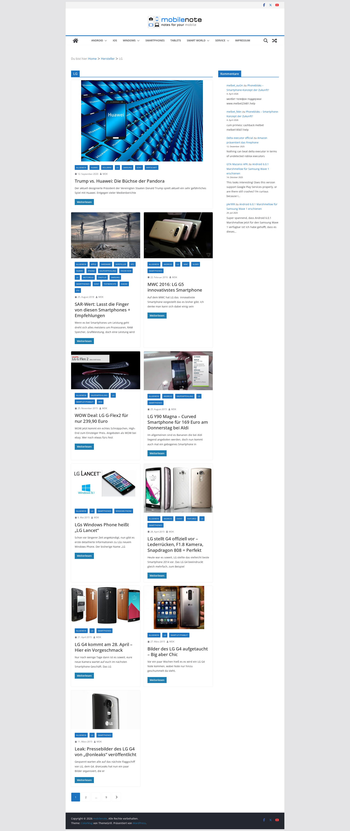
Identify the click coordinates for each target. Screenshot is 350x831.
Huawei (94, 167)
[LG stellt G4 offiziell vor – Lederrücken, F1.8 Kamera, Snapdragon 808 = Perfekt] (178, 488)
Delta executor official (240, 138)
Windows (129, 40)
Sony (139, 167)
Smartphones (155, 40)
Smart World (196, 40)
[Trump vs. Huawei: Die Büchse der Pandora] (142, 120)
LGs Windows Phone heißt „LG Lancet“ (102, 527)
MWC (186, 264)
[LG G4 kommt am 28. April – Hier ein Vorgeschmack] (105, 605)
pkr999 (231, 204)
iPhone (91, 271)
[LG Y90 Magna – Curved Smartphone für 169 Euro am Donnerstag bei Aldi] (178, 370)
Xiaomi (124, 284)
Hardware (106, 264)
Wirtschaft (151, 167)
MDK (105, 173)
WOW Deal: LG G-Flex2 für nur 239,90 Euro (101, 418)
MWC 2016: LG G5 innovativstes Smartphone (174, 287)
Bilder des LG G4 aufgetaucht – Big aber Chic (177, 651)
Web (100, 402)
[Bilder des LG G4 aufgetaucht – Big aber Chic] (178, 607)
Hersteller (120, 264)
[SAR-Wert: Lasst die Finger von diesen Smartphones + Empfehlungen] (105, 235)
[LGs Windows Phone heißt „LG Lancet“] (105, 484)
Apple (93, 264)
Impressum (242, 40)
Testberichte (110, 284)
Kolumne (107, 167)
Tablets (175, 40)
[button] (105, 40)
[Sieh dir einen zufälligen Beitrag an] (274, 40)
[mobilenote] (75, 40)
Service (220, 40)
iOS (115, 40)
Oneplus (102, 277)
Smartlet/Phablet (85, 402)
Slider (196, 264)
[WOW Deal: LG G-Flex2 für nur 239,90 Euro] (105, 370)
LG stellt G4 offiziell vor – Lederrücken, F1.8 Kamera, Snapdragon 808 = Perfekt (175, 544)
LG (117, 167)
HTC (132, 264)
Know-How (126, 271)
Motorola (88, 277)
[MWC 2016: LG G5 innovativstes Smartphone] (178, 235)
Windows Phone (124, 511)
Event (179, 518)
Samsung (127, 167)
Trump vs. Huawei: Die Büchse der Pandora (120, 181)
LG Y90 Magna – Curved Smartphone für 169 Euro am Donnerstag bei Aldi (177, 422)
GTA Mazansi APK (237, 164)
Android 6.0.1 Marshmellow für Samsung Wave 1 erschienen (248, 168)
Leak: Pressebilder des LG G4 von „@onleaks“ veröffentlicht (105, 751)
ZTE (77, 290)
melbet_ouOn (235, 85)
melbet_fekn (234, 111)
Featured (191, 518)
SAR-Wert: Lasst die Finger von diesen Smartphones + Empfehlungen (102, 309)
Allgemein (81, 167)
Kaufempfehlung (108, 271)
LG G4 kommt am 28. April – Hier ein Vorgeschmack (103, 647)
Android (97, 40)
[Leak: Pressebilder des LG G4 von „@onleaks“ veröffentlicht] (105, 709)
